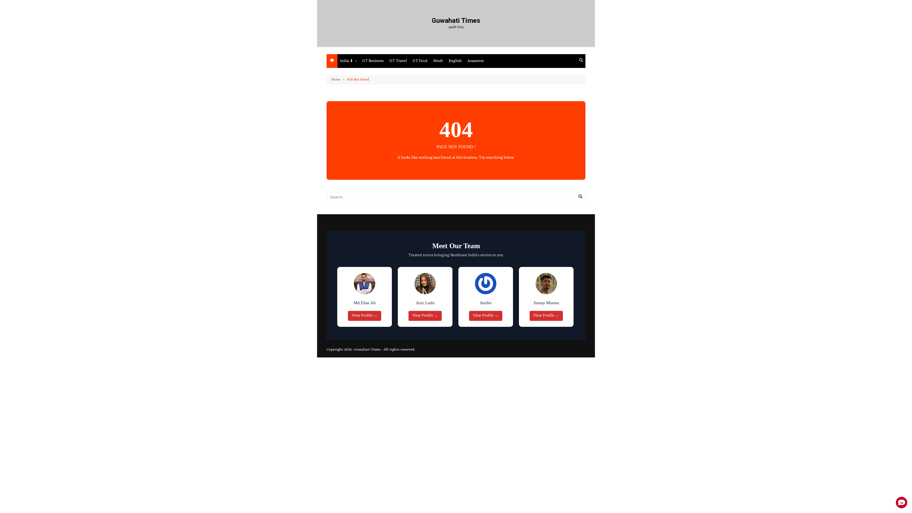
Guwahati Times (456, 20)
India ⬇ (346, 61)
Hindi (438, 61)
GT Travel (398, 61)
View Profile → (364, 315)
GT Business (373, 61)
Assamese (475, 61)
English (455, 61)
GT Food (420, 61)
